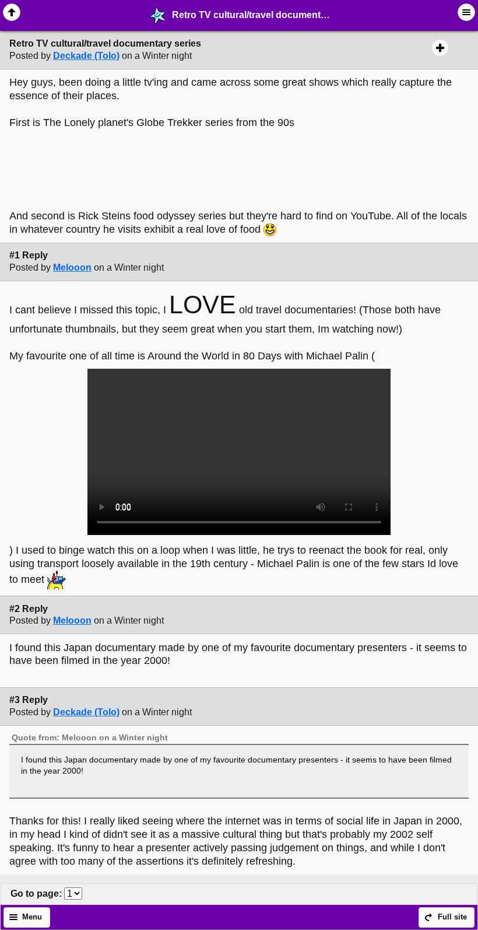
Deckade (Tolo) (86, 56)
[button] (11, 12)
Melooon (72, 267)
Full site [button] (452, 917)
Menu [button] (32, 917)
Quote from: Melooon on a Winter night (90, 737)
